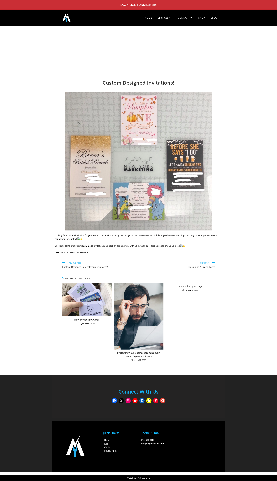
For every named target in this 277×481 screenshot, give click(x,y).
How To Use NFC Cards (87, 319)
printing (84, 252)
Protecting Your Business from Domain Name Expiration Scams (138, 354)
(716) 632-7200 (148, 440)
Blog (106, 443)
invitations (64, 252)
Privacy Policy (110, 450)
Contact (108, 447)
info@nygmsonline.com (152, 443)
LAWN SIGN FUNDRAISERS (138, 5)
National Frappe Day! (190, 286)
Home (107, 440)
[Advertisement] (138, 47)
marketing (74, 252)
